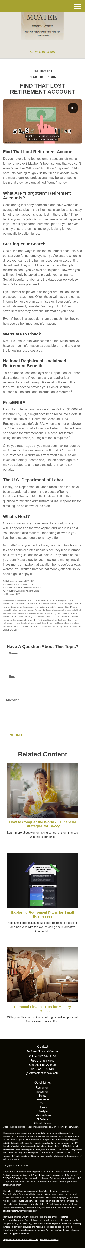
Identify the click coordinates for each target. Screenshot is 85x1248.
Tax (42, 1103)
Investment (42, 1091)
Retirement (42, 1087)
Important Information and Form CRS (20, 1239)
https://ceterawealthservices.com (21, 1210)
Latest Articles (42, 1115)
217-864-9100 (45, 52)
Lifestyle (42, 1111)
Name (13, 653)
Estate (42, 1095)
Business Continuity (49, 1239)
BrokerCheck (71, 1126)
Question (13, 700)
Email (13, 676)
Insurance (42, 1099)
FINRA (6, 1178)
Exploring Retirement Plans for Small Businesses (42, 914)
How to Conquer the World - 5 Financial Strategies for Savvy (42, 824)
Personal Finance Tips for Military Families (42, 1009)
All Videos (42, 1119)
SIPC (12, 1178)
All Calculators (42, 1123)
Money (42, 1107)
